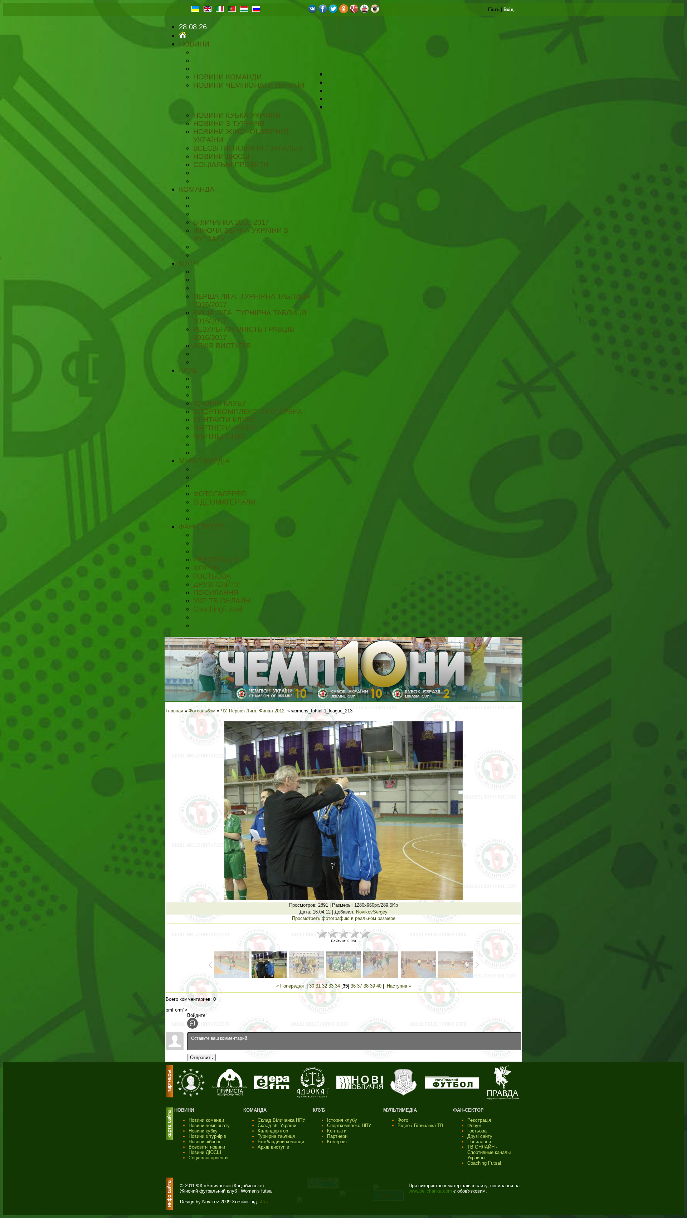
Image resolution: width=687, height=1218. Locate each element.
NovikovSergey (372, 912)
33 (330, 986)
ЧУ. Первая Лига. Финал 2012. (253, 710)
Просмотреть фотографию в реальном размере (343, 918)
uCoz (263, 1201)
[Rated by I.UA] (355, 1199)
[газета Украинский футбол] (452, 1087)
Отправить (201, 1057)
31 (318, 986)
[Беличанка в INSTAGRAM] (374, 11)
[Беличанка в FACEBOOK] (322, 11)
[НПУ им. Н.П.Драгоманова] (190, 1095)
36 (353, 986)
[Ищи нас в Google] (354, 11)
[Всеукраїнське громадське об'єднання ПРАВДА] (503, 1098)
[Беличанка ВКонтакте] (312, 11)
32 (324, 986)
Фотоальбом (202, 710)
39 (372, 986)
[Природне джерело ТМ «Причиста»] (229, 1094)
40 (378, 986)
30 (311, 986)
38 (366, 986)
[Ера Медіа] (272, 1087)
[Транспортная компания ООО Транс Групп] (403, 1095)
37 (359, 986)
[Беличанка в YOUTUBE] (364, 11)
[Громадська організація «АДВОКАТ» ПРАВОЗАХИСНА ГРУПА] (313, 1096)
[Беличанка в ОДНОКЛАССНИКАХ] (343, 11)
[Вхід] (192, 1023)
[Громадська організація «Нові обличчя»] (359, 1087)
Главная (174, 710)
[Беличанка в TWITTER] (333, 11)
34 (337, 986)
